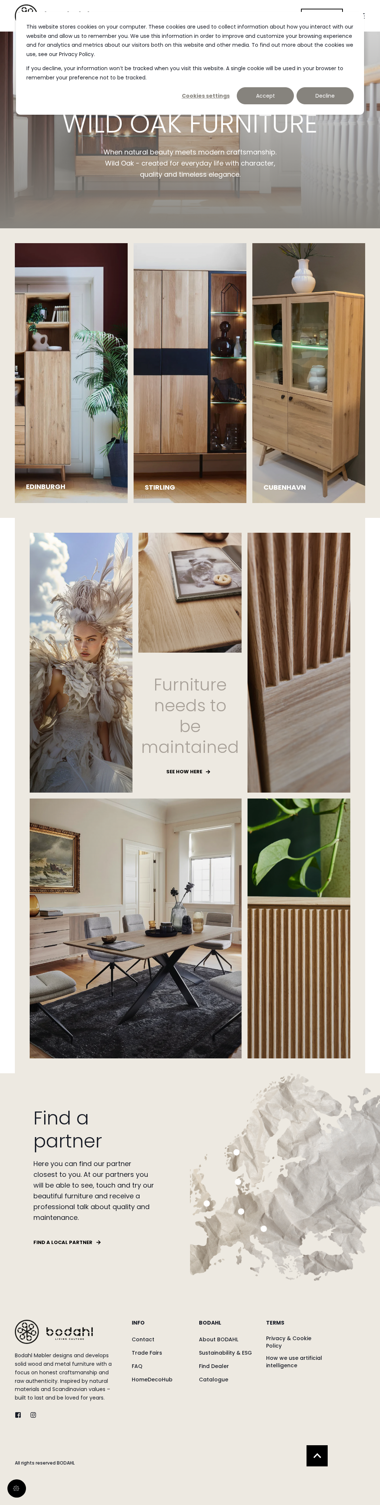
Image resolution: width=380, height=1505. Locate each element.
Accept (265, 95)
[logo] (54, 1332)
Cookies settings (206, 95)
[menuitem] (160, 1326)
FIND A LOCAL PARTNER (62, 1242)
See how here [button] (184, 771)
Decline (325, 95)
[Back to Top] (317, 1455)
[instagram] (31, 1415)
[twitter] (20, 1415)
